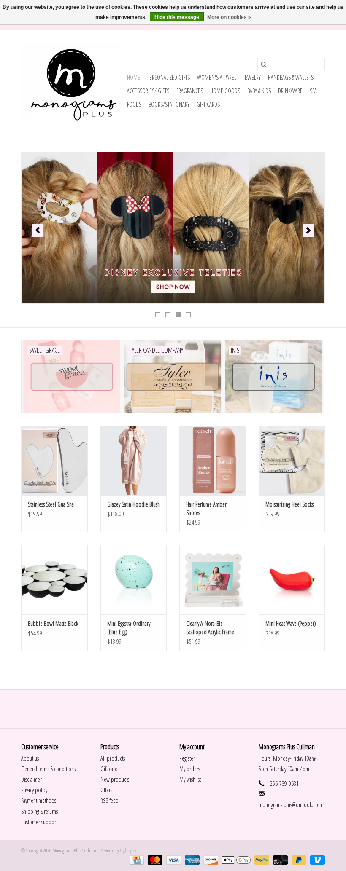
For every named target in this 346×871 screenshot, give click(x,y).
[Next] (308, 230)
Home (133, 77)
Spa (313, 91)
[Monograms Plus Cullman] (72, 84)
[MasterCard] (154, 859)
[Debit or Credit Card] (279, 859)
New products (114, 779)
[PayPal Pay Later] (298, 859)
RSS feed (109, 800)
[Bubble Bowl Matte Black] (54, 579)
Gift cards (208, 104)
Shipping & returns (39, 811)
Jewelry (252, 77)
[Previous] (37, 230)
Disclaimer (31, 779)
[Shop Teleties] (173, 227)
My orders (189, 769)
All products (112, 758)
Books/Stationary (169, 104)
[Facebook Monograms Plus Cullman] (166, 709)
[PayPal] (260, 859)
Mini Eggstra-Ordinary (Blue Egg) (128, 627)
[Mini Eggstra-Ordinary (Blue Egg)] (133, 579)
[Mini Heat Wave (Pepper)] (292, 579)
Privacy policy (34, 790)
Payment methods (38, 800)
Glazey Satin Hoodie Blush (133, 504)
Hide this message (176, 17)
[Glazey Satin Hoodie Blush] (133, 460)
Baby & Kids (259, 91)
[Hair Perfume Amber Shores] (212, 460)
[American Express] (191, 859)
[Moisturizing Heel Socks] (292, 460)
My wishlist (190, 779)
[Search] (263, 64)
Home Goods (225, 91)
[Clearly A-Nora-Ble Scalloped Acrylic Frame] (212, 579)
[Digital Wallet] (235, 859)
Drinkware (290, 91)
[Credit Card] (136, 859)
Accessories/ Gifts (148, 91)
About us (30, 758)
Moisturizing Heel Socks (289, 504)
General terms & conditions (48, 769)
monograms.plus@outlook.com (290, 805)
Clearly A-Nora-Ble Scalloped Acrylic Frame (210, 627)
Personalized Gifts (168, 77)
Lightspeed (129, 850)
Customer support (39, 822)
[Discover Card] (209, 859)
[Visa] (172, 859)
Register (187, 758)
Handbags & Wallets (291, 77)
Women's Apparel (216, 77)
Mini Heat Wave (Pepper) (290, 623)
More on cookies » (229, 17)
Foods (134, 104)
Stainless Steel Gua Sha (51, 504)
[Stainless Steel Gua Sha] (54, 460)
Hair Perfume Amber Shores (206, 508)
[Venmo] (316, 859)
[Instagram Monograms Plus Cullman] (180, 709)
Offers (106, 790)
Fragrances (189, 91)
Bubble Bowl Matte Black (53, 623)
